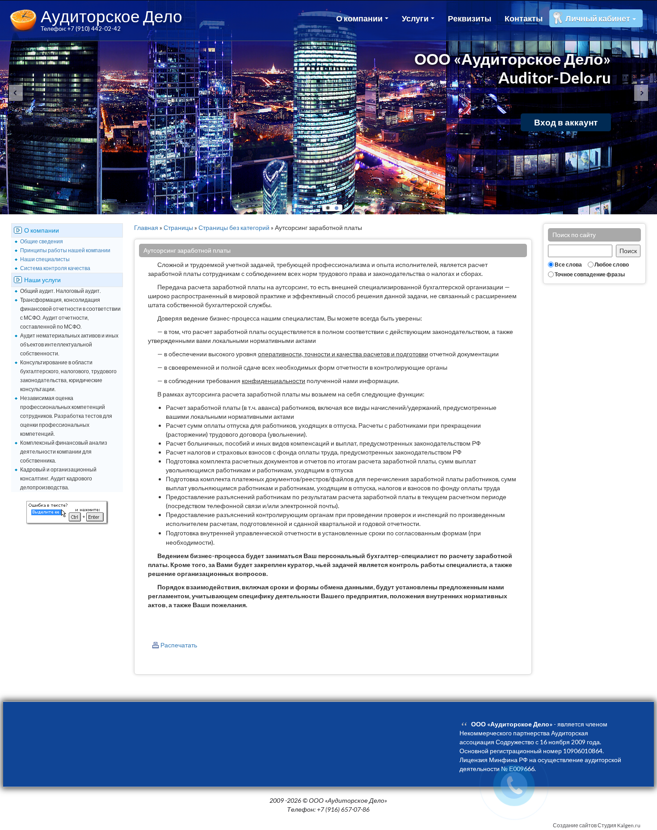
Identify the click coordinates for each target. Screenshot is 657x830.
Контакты (524, 18)
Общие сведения (41, 241)
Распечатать (178, 645)
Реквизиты (469, 18)
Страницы (178, 227)
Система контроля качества (55, 268)
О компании (360, 18)
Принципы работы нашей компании (65, 250)
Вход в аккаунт (566, 122)
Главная (146, 227)
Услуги (416, 18)
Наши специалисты (45, 259)
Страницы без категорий (234, 227)
